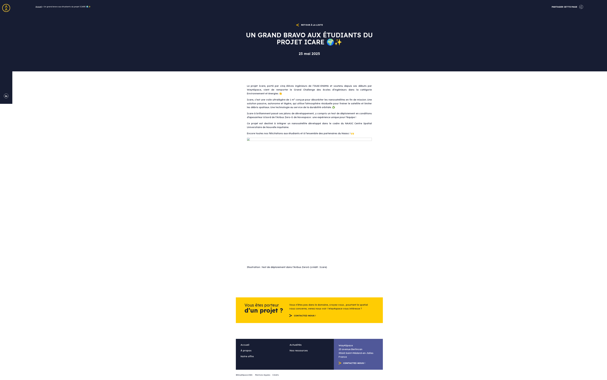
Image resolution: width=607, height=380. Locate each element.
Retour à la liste (311, 25)
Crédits (275, 375)
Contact (6, 66)
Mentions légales (262, 375)
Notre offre (6, 38)
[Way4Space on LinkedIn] (6, 96)
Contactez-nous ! (305, 315)
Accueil (6, 20)
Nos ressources (6, 47)
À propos (6, 29)
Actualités (6, 56)
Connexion (6, 75)
